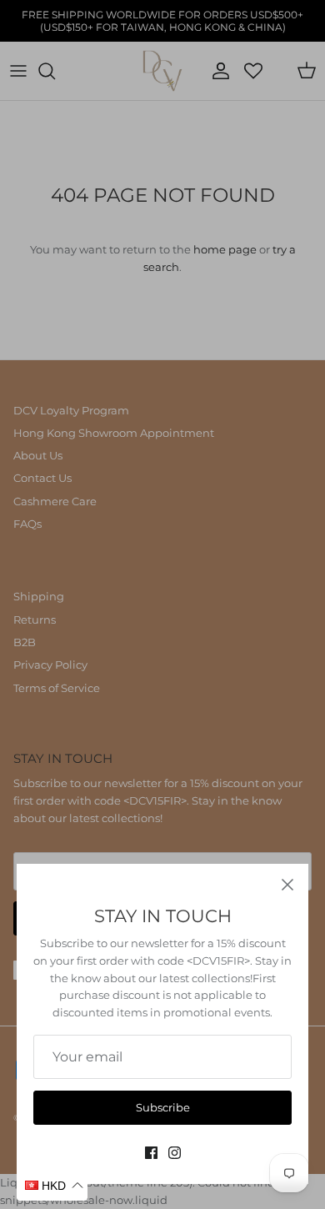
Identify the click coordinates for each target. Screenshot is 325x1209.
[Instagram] (174, 1152)
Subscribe (163, 1107)
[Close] (287, 884)
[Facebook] (151, 1152)
